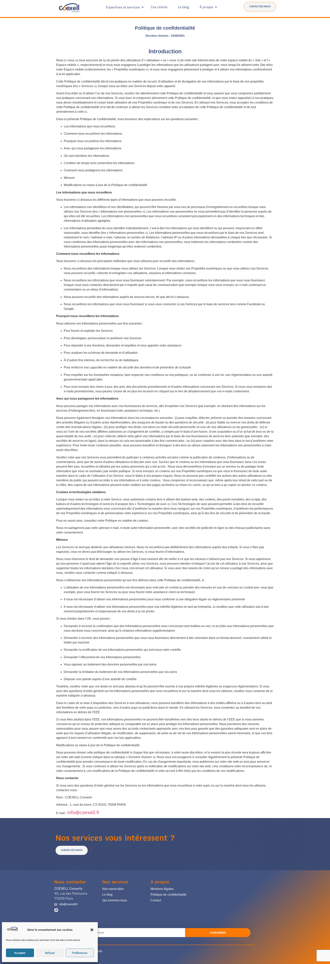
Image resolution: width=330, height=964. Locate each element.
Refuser (50, 953)
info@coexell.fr (83, 812)
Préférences (79, 953)
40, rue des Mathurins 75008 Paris (70, 893)
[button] (92, 930)
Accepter (20, 953)
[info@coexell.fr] (55, 904)
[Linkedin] (56, 910)
